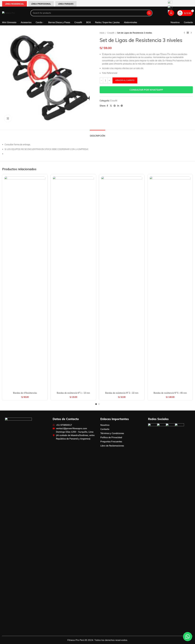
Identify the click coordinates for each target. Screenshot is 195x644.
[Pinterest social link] (114, 106)
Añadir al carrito (124, 80)
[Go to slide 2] (99, 404)
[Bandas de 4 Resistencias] (24, 283)
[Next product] (191, 33)
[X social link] (111, 106)
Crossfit (110, 33)
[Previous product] (184, 33)
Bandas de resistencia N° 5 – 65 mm (170, 393)
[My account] (171, 13)
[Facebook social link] (107, 106)
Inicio (102, 33)
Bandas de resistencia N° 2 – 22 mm (121, 393)
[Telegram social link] (122, 106)
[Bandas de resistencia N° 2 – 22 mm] (121, 283)
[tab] (97, 134)
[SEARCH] (149, 13)
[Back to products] (187, 33)
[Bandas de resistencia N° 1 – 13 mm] (73, 283)
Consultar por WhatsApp (146, 89)
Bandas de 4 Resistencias (25, 393)
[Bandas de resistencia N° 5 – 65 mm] (170, 283)
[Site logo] (8, 13)
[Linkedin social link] (118, 106)
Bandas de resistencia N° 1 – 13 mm (73, 393)
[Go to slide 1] (96, 404)
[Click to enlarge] (7, 118)
